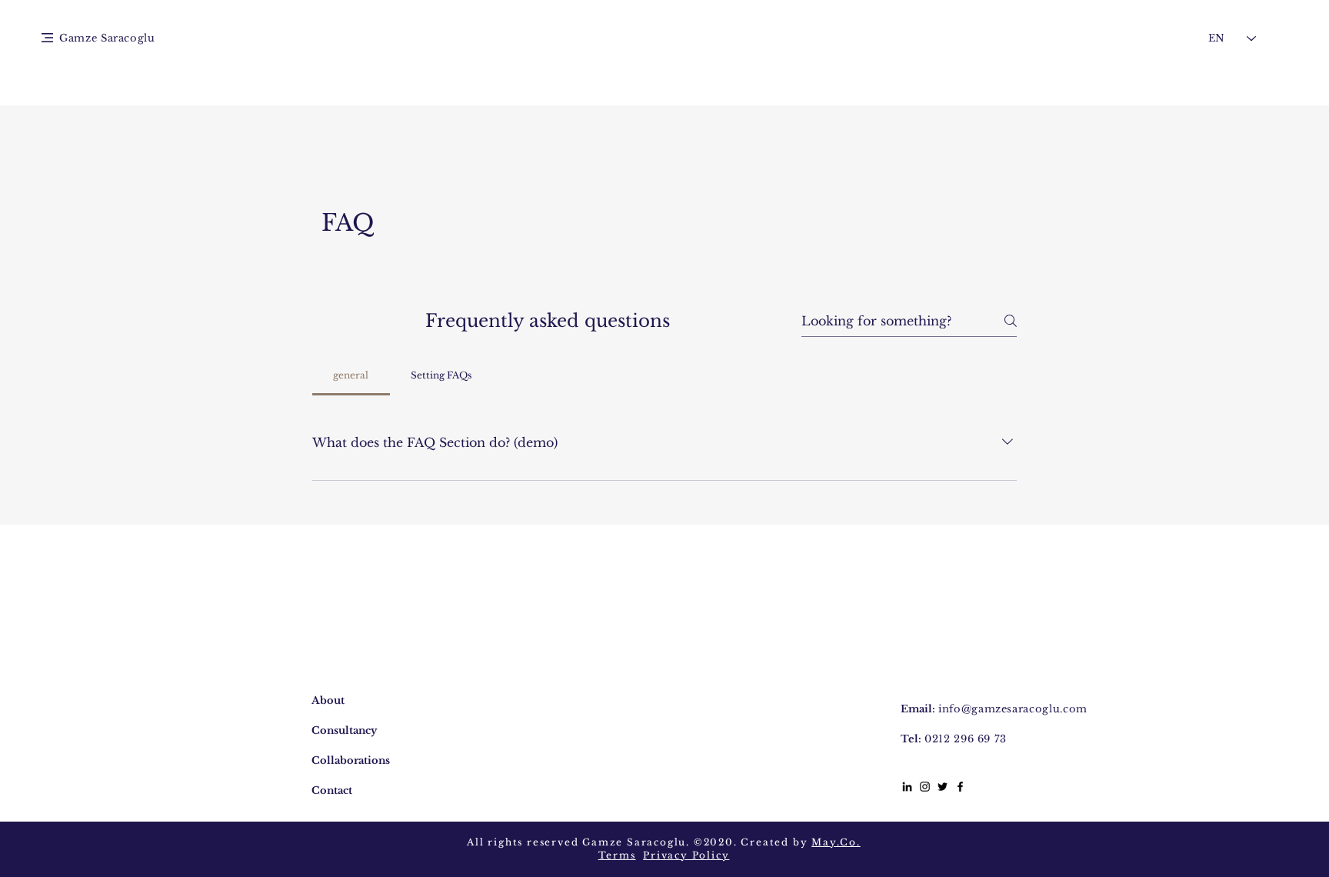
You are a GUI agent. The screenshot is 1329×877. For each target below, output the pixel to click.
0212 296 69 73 (965, 738)
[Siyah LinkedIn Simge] (907, 786)
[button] (47, 37)
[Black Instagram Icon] (924, 786)
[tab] (351, 375)
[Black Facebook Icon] (960, 786)
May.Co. (836, 842)
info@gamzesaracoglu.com (1013, 708)
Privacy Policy (686, 855)
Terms (617, 855)
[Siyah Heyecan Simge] (942, 786)
